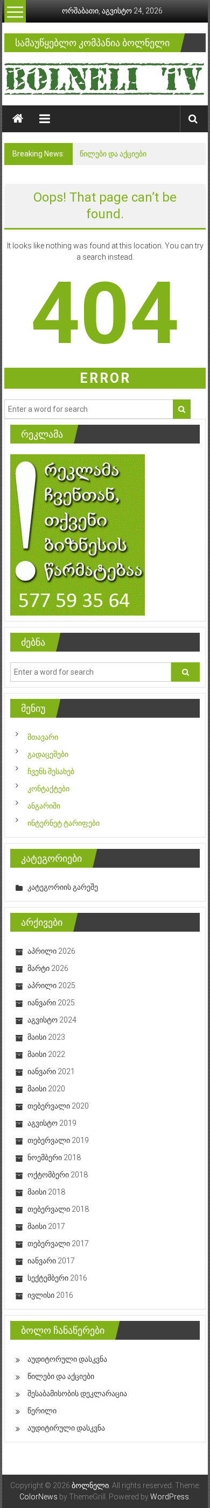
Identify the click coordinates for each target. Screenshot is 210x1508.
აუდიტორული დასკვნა (67, 1359)
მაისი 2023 (46, 1037)
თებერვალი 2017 (58, 1243)
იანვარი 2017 (51, 1260)
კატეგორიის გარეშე (62, 887)
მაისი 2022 (46, 1054)
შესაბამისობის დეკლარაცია (77, 1393)
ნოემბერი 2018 (54, 1157)
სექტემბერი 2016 (57, 1278)
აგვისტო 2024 (51, 1020)
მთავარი (42, 737)
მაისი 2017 (46, 1226)
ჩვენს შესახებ (50, 771)
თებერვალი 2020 (58, 1106)
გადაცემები (47, 754)
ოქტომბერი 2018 (57, 1174)
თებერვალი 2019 (58, 1140)
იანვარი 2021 (51, 1071)
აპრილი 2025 (51, 985)
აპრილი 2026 (51, 951)
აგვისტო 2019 (51, 1123)
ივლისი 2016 (50, 1295)
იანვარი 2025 (51, 1002)
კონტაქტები (48, 788)
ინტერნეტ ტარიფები (63, 823)
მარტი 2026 (47, 968)
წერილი (42, 1410)
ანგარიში (43, 806)
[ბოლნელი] (17, 118)
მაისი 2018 (46, 1192)
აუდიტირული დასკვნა (66, 1428)
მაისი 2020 (46, 1088)
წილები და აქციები (113, 153)
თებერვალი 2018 (58, 1209)
